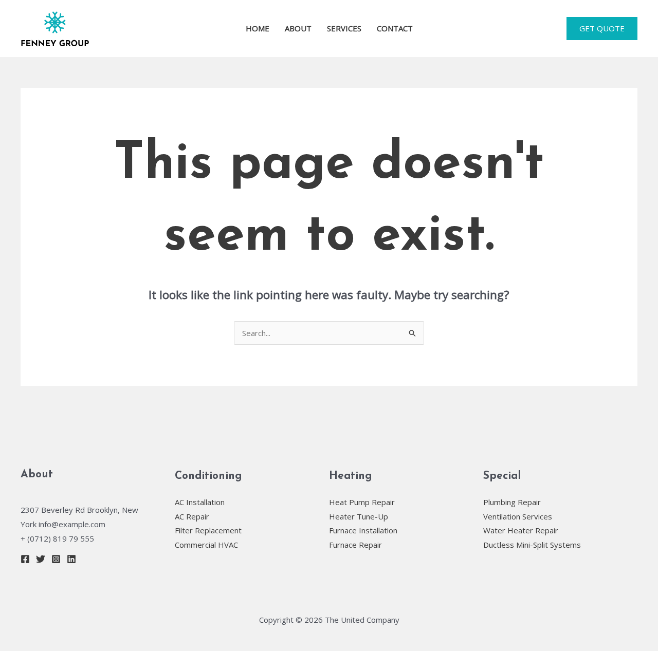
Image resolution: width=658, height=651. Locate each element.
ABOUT (298, 28)
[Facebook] (25, 559)
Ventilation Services (517, 516)
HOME (257, 28)
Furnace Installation (363, 530)
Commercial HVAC (206, 545)
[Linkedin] (71, 559)
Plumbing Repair (512, 502)
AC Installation (200, 502)
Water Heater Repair (520, 530)
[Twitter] (40, 559)
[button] (601, 28)
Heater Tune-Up (358, 516)
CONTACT (395, 28)
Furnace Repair (355, 545)
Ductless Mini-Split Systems (532, 545)
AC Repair (192, 516)
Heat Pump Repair (362, 502)
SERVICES (344, 28)
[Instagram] (56, 559)
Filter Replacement (208, 530)
